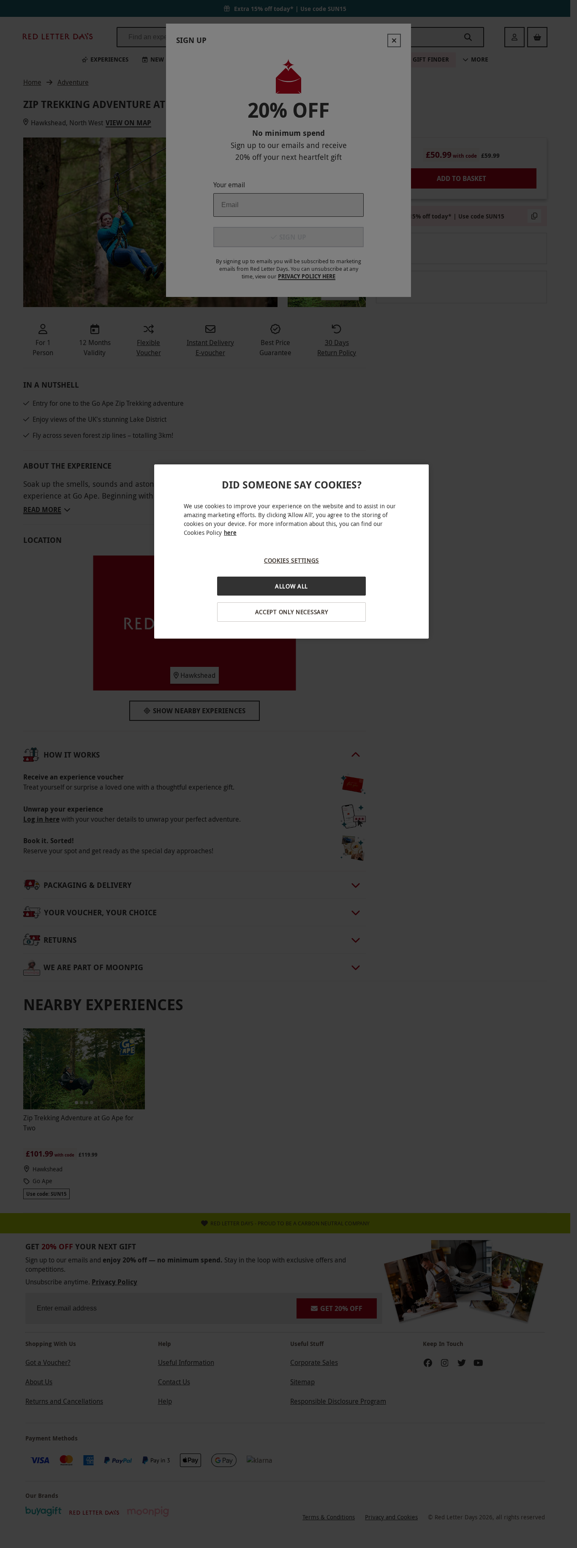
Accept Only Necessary (291, 612)
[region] (291, 551)
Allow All (291, 586)
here (230, 533)
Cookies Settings (291, 560)
